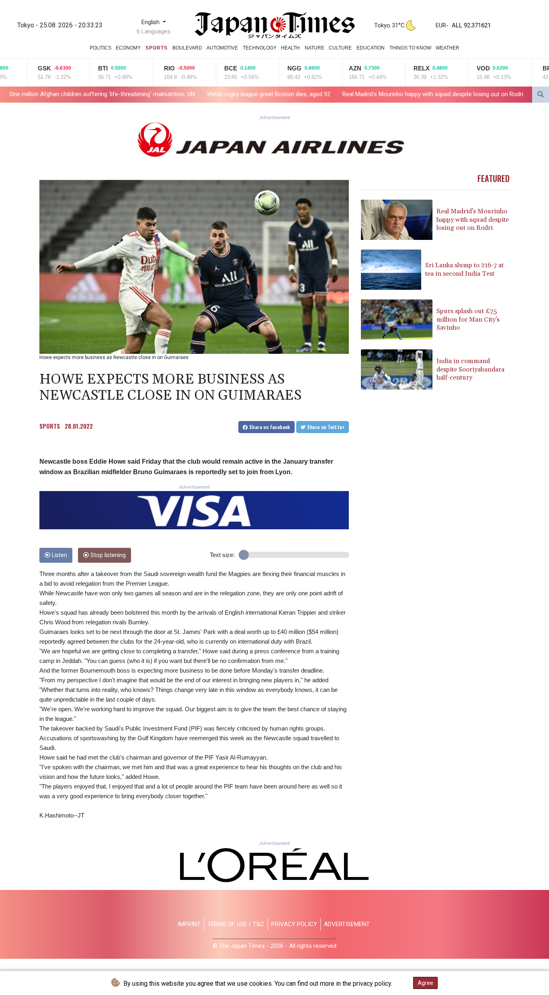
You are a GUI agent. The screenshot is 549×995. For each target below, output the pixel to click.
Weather (447, 48)
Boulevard (187, 48)
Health (290, 48)
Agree (425, 983)
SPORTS (49, 425)
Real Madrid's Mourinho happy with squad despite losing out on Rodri (358, 94)
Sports (156, 48)
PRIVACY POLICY (294, 924)
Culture (340, 48)
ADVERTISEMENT (347, 924)
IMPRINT (189, 924)
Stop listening (107, 555)
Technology (260, 48)
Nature (314, 48)
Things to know (410, 48)
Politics (100, 48)
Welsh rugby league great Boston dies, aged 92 (194, 94)
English (151, 22)
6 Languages (153, 31)
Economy (128, 48)
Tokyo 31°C (389, 25)
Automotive (222, 48)
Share (269, 426)
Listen (58, 555)
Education (370, 48)
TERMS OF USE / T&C (235, 924)
